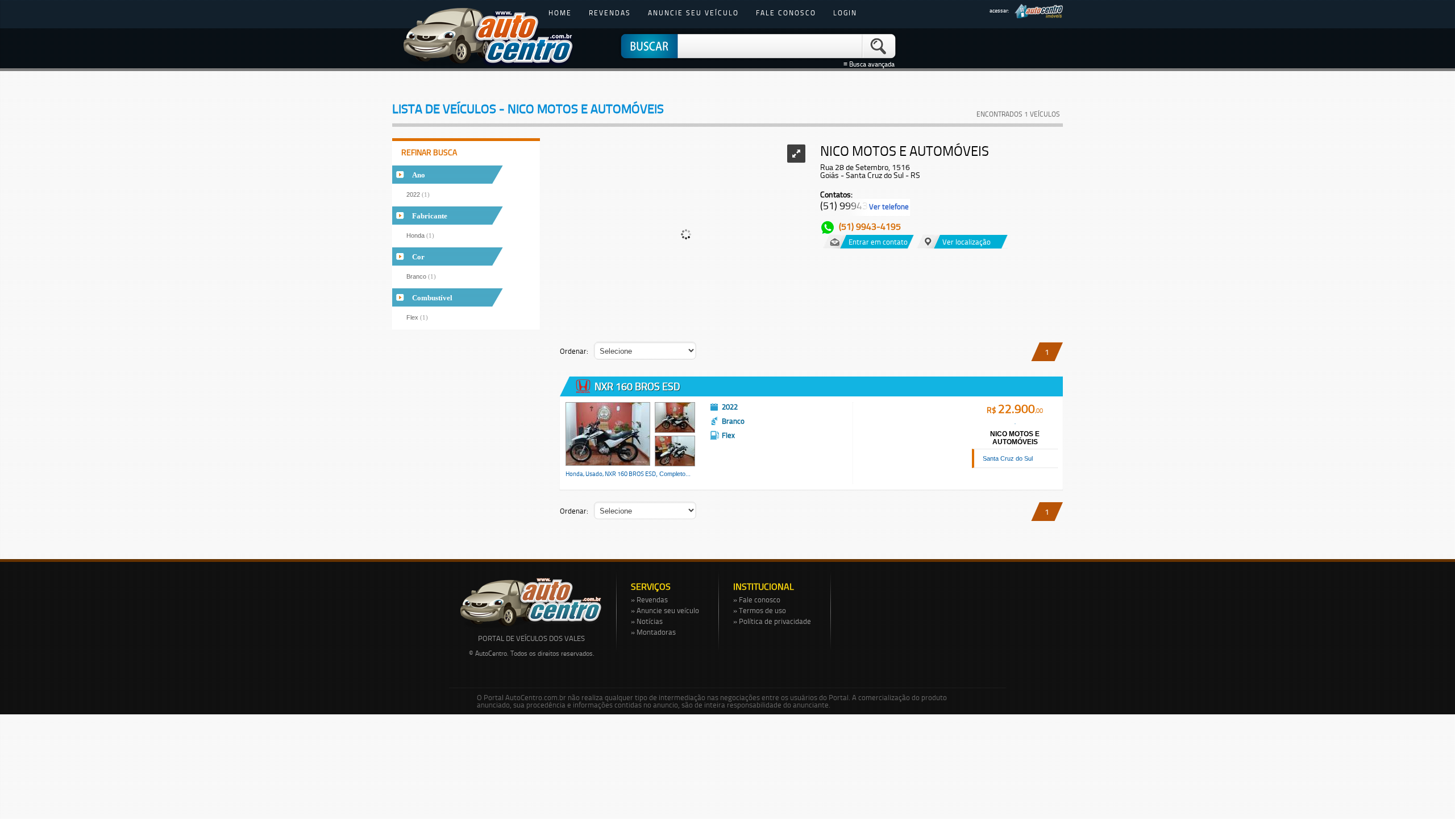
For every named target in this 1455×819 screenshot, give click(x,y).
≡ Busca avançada (870, 64)
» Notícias (647, 621)
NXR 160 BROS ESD (636, 386)
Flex (417, 317)
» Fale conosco (756, 599)
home (560, 13)
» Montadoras (653, 632)
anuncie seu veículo (693, 13)
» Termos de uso (759, 610)
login (845, 13)
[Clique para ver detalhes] (608, 434)
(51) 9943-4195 (870, 226)
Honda (420, 235)
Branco (421, 276)
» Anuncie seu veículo (665, 610)
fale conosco (786, 13)
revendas (610, 13)
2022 (418, 194)
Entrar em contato (878, 242)
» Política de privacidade (772, 621)
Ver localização (966, 242)
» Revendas (649, 599)
